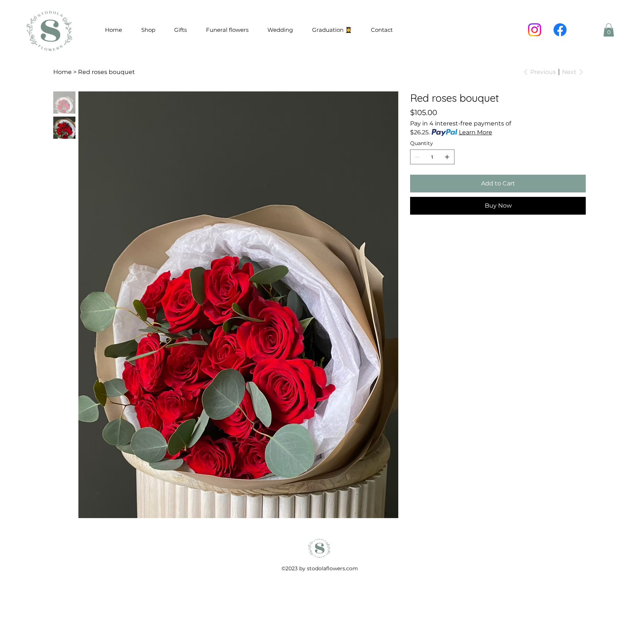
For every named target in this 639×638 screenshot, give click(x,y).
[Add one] (447, 157)
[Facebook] (560, 29)
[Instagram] (534, 29)
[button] (608, 30)
